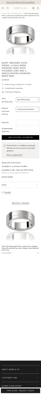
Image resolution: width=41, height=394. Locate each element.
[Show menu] (3, 8)
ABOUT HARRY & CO (11, 369)
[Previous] (3, 2)
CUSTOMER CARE (9, 377)
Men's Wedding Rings (15, 13)
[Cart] (38, 8)
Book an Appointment (15, 155)
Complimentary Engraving (7, 129)
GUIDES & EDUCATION (11, 386)
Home (4, 13)
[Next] (38, 2)
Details (4, 185)
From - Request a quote (20, 391)
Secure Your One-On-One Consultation (20, 2)
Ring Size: (5, 122)
